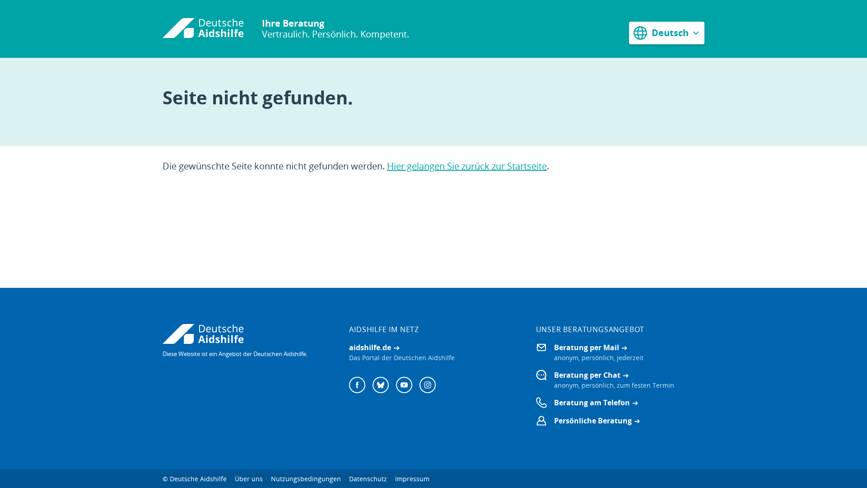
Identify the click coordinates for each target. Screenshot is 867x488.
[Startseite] (203, 29)
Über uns (249, 478)
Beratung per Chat (587, 375)
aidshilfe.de (370, 347)
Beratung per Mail (586, 347)
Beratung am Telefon (592, 403)
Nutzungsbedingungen (306, 478)
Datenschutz (368, 478)
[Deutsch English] (666, 33)
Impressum (412, 478)
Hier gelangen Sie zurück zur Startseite (467, 166)
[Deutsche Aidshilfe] (247, 334)
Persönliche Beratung (593, 421)
